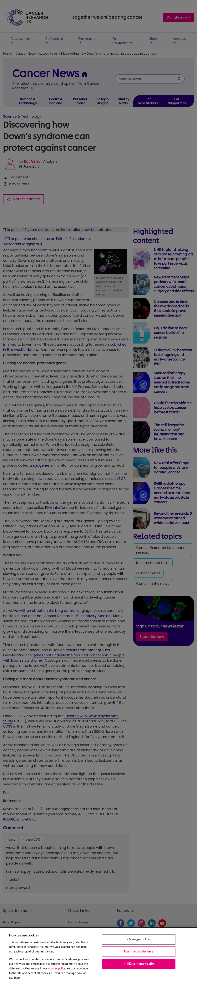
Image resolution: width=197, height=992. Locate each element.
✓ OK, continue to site (139, 963)
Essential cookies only (138, 951)
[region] (98, 959)
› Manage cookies (138, 939)
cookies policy (56, 968)
